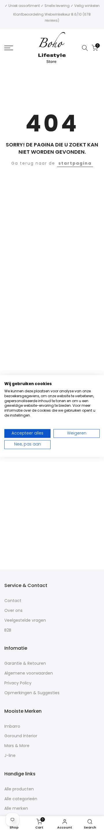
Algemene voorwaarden (28, 673)
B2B (7, 630)
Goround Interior (20, 736)
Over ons (13, 610)
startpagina (75, 163)
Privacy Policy (17, 683)
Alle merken (16, 808)
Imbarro (12, 726)
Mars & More (16, 746)
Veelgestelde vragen (25, 620)
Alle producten (19, 789)
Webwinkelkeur (57, 14)
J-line (10, 755)
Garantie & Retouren (25, 663)
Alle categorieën (20, 799)
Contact (12, 600)
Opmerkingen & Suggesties (32, 693)
